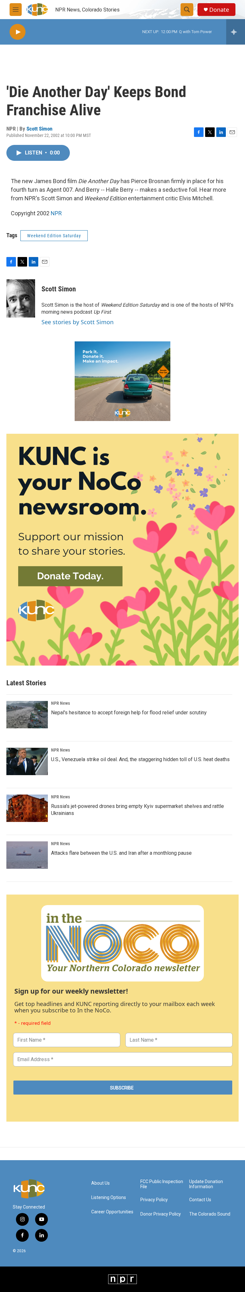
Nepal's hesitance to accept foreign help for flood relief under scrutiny (129, 713)
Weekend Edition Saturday (54, 235)
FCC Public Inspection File (161, 1184)
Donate (219, 9)
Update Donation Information (206, 1184)
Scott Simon (39, 128)
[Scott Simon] (20, 298)
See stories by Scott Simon (77, 322)
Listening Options (108, 1197)
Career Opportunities (112, 1212)
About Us (100, 1183)
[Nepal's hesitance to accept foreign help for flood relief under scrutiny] (27, 714)
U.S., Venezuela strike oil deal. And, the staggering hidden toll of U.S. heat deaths (140, 759)
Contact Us (200, 1199)
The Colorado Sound (209, 1214)
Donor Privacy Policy (160, 1214)
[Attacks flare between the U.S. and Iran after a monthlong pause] (27, 855)
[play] (17, 32)
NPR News (60, 703)
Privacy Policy (154, 1199)
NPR (56, 213)
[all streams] (235, 32)
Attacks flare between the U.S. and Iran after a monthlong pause (121, 853)
